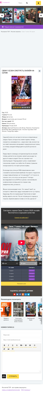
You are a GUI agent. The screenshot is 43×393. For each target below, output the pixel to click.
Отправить (13, 376)
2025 (6, 112)
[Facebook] (20, 294)
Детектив (9, 117)
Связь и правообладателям (11, 390)
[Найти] (27, 3)
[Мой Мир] (25, 294)
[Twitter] (28, 294)
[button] (4, 345)
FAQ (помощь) (25, 390)
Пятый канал (11, 123)
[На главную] (5, 3)
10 (29, 107)
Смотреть (32, 270)
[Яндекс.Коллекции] (14, 294)
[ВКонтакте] (17, 294)
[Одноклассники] (23, 294)
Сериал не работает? (21, 217)
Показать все (21, 283)
